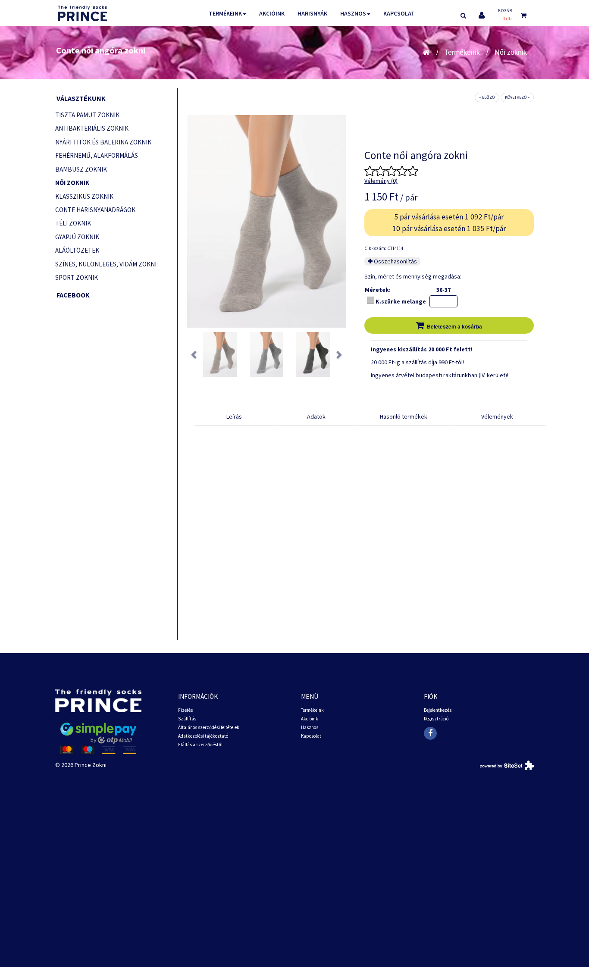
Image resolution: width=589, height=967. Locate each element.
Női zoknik (511, 52)
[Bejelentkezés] (481, 15)
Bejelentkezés (437, 710)
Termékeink (225, 13)
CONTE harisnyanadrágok (95, 210)
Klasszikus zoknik (84, 196)
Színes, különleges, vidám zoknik (106, 264)
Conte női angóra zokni (100, 50)
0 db (506, 18)
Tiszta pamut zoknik (87, 115)
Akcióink (272, 13)
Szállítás (187, 719)
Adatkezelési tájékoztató (203, 736)
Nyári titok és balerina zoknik (103, 142)
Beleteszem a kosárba (454, 326)
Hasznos (353, 13)
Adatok (316, 416)
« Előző (487, 97)
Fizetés (185, 710)
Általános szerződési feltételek (208, 727)
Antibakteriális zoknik (91, 128)
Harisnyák (312, 13)
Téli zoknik (73, 223)
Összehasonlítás (395, 261)
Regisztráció (436, 719)
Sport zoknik (76, 277)
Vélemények (497, 416)
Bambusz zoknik (81, 169)
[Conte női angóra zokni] (220, 354)
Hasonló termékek (403, 416)
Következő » (517, 97)
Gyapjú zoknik (77, 237)
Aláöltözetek (77, 250)
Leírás (234, 416)
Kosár (505, 10)
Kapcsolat (399, 13)
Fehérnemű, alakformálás (96, 155)
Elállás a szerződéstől (200, 745)
